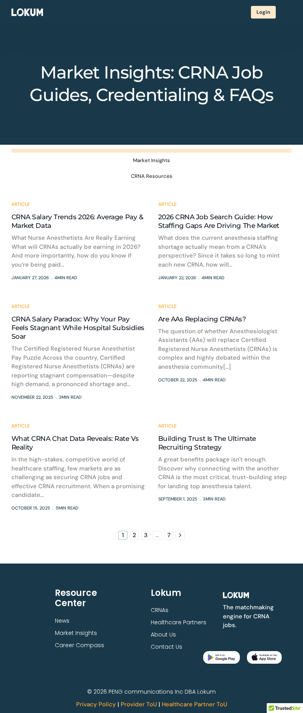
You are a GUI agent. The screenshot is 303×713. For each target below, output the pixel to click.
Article (20, 204)
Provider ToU (139, 704)
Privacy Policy (96, 704)
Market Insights (151, 160)
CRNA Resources (151, 176)
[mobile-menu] (288, 12)
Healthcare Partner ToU (194, 704)
